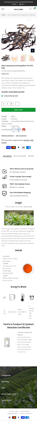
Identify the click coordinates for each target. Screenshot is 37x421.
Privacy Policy (14, 411)
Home (3, 15)
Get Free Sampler (20, 156)
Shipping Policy (13, 413)
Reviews (31, 156)
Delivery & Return (7, 136)
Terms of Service (25, 413)
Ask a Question (21, 136)
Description (7, 156)
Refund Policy (25, 411)
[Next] (33, 36)
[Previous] (4, 36)
